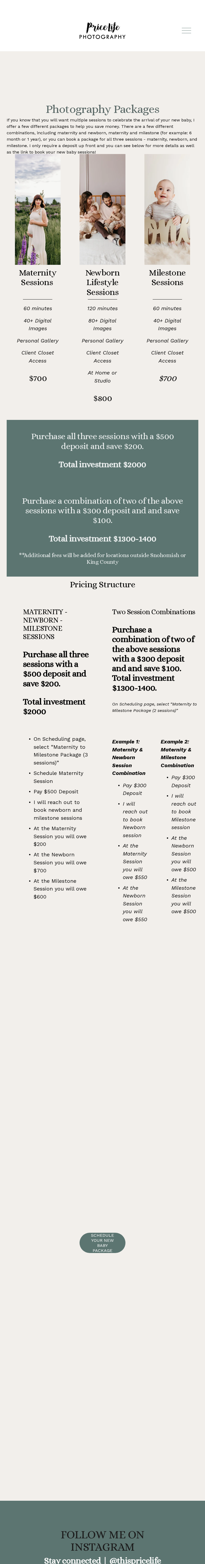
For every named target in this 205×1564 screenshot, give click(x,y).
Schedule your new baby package (102, 1243)
